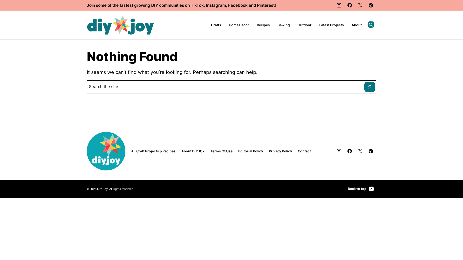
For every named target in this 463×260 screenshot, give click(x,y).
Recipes (263, 25)
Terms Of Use (221, 151)
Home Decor (239, 25)
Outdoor (305, 25)
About (357, 25)
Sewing (284, 25)
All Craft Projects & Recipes (153, 151)
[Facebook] (349, 5)
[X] (360, 5)
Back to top (357, 189)
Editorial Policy (250, 151)
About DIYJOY (193, 151)
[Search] (371, 24)
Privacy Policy (280, 151)
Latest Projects (331, 25)
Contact (304, 151)
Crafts (216, 25)
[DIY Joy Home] (120, 25)
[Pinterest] (371, 5)
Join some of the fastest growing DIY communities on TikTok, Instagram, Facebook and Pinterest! (181, 5)
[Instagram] (339, 5)
